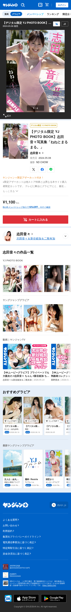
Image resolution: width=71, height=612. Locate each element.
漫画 (6, 13)
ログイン (62, 5)
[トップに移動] (10, 5)
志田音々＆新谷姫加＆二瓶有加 (36, 238)
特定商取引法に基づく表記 (17, 548)
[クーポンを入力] (40, 4)
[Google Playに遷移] (53, 598)
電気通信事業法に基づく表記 (18, 542)
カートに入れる (38, 219)
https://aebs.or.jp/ (49, 585)
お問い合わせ (10, 525)
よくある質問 (10, 519)
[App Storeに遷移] (26, 598)
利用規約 (7, 531)
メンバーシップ (35, 14)
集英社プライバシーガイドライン (21, 536)
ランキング (53, 14)
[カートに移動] (47, 5)
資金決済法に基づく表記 (16, 553)
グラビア (16, 13)
